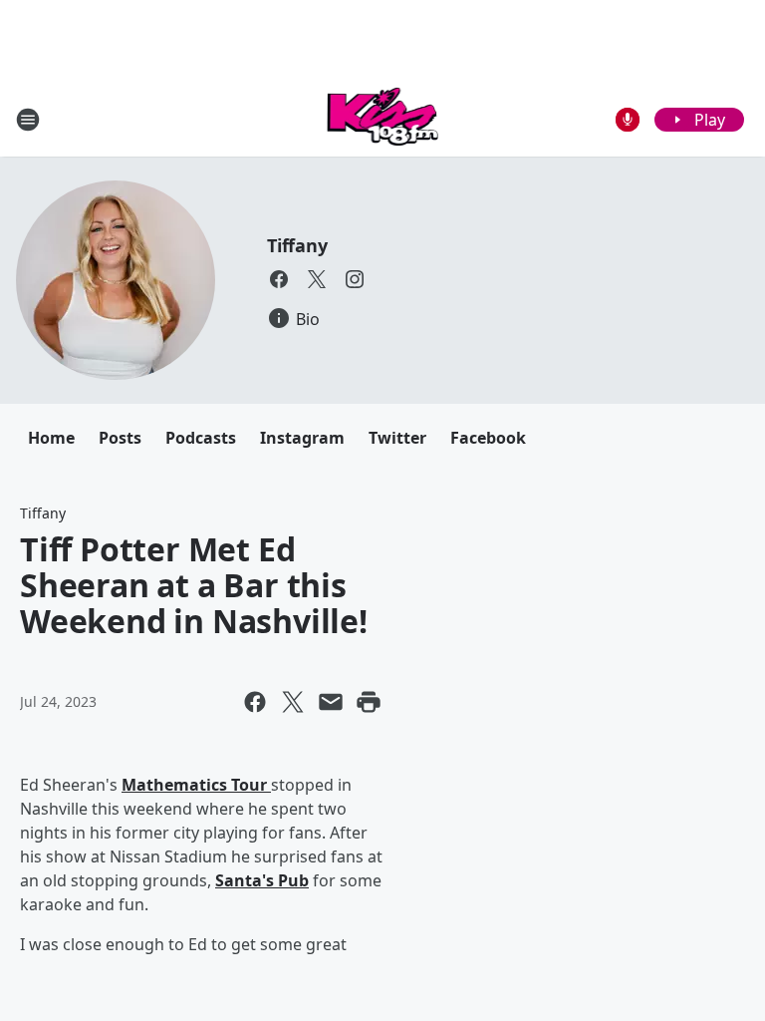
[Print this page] (368, 702)
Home (51, 438)
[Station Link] (383, 119)
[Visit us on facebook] (279, 279)
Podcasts (200, 438)
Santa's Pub (262, 880)
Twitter (397, 438)
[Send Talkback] (627, 120)
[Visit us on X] (317, 279)
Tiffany (297, 245)
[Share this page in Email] (331, 702)
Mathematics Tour (196, 785)
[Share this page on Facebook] (255, 702)
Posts (120, 438)
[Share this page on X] (293, 702)
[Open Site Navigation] (28, 120)
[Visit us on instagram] (355, 279)
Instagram (302, 438)
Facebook (488, 438)
